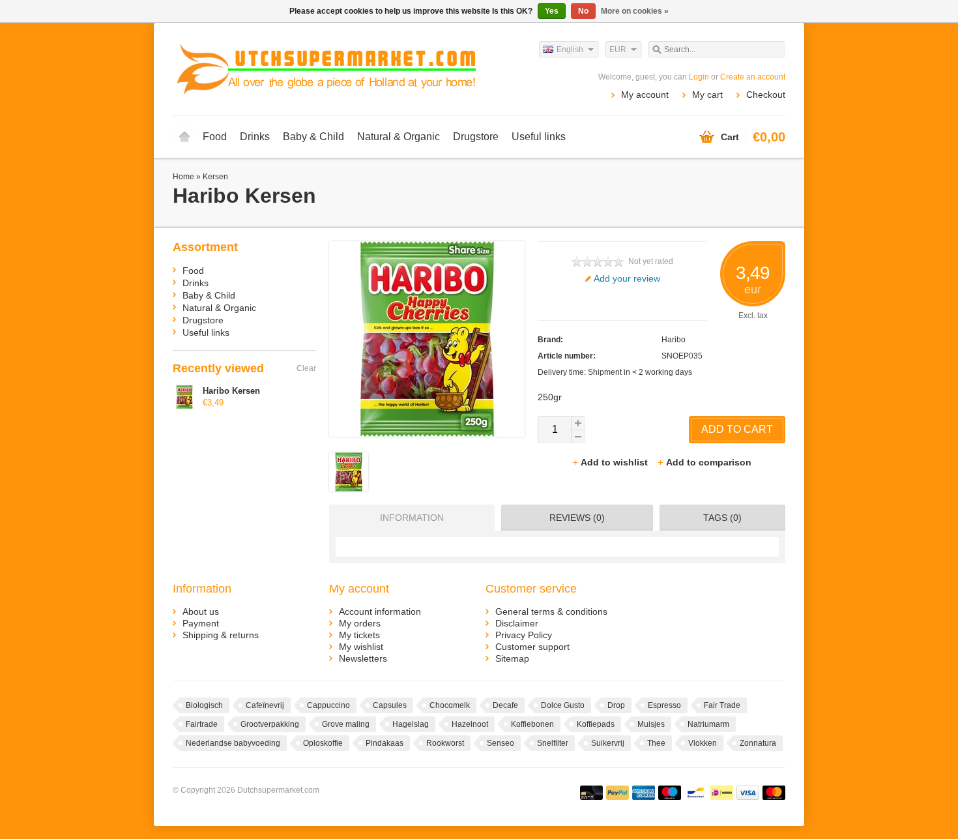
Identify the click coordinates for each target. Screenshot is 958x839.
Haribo (673, 339)
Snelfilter (552, 743)
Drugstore (476, 136)
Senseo (500, 743)
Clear (306, 368)
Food (215, 136)
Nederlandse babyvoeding (233, 743)
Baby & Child (313, 136)
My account (645, 94)
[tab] (409, 518)
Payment (200, 623)
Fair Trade (722, 705)
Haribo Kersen (231, 391)
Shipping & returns (220, 635)
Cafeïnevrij (265, 705)
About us (200, 611)
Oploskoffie (323, 743)
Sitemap (512, 658)
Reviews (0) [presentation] (577, 517)
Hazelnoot (470, 724)
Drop (616, 705)
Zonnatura (758, 743)
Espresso (664, 705)
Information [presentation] (412, 517)
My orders (360, 623)
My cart (707, 94)
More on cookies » (635, 11)
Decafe (505, 705)
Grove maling (346, 724)
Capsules (390, 705)
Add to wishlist (615, 462)
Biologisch (204, 705)
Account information (380, 611)
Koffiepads (596, 724)
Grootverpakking (269, 724)
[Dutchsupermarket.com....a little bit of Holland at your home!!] (326, 68)
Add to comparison (708, 462)
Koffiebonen (532, 724)
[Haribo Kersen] (348, 488)
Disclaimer (516, 623)
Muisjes (651, 724)
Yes (552, 11)
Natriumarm (708, 724)
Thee (656, 743)
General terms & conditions (551, 611)
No (583, 11)
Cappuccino (328, 705)
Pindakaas (384, 743)
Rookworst (445, 743)
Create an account (752, 76)
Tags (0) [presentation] (722, 517)
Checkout (765, 94)
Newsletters (363, 658)
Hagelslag (410, 724)
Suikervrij (607, 743)
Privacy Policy (523, 635)
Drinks (255, 136)
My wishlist (361, 646)
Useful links (539, 136)
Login (699, 76)
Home (184, 136)
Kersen (215, 176)
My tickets (359, 635)
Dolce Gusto (563, 705)
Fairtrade (202, 724)
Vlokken (702, 743)
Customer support (532, 646)
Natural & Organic (398, 136)
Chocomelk (449, 705)
